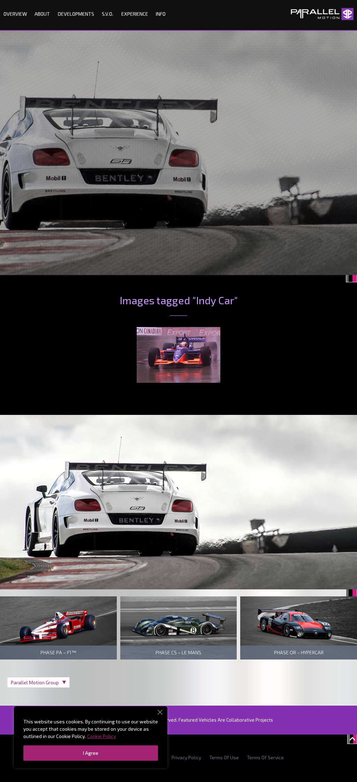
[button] (22, 580)
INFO (161, 14)
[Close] (160, 712)
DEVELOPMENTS (76, 14)
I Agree (90, 753)
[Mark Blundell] (178, 355)
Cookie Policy (101, 736)
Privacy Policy (186, 757)
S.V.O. (107, 14)
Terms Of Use (224, 757)
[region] (90, 737)
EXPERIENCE (134, 14)
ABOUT (42, 14)
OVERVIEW (15, 14)
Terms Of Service (265, 757)
